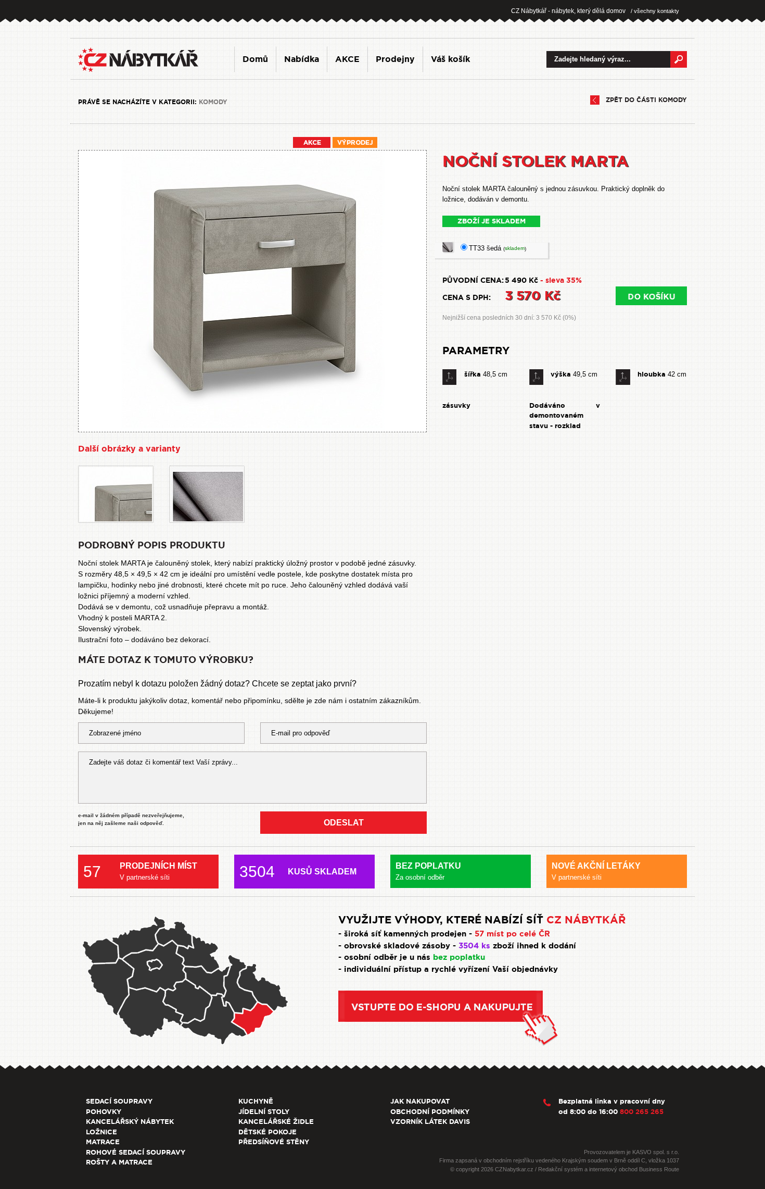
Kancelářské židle (276, 1121)
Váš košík (450, 59)
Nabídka (301, 59)
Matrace (103, 1141)
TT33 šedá (497, 248)
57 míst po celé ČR (512, 934)
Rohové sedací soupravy (135, 1152)
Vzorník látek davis (430, 1121)
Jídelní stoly (263, 1111)
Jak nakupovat (420, 1101)
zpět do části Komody (646, 100)
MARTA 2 (149, 618)
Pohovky (103, 1111)
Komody (213, 102)
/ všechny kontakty (655, 11)
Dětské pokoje (267, 1132)
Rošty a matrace (119, 1162)
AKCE (347, 59)
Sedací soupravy (119, 1101)
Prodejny (395, 59)
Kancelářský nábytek (130, 1121)
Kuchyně (255, 1101)
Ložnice (101, 1132)
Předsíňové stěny (273, 1141)
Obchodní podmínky (429, 1111)
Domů (255, 59)
